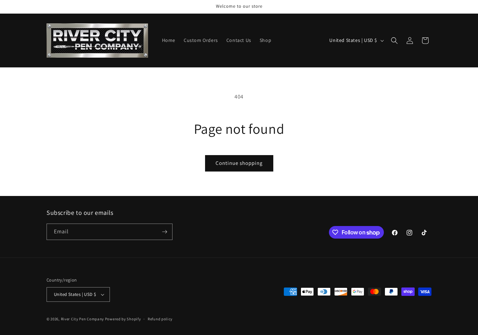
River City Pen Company (82, 318)
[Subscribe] (164, 232)
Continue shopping (239, 163)
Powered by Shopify (123, 318)
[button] (394, 40)
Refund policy (160, 318)
